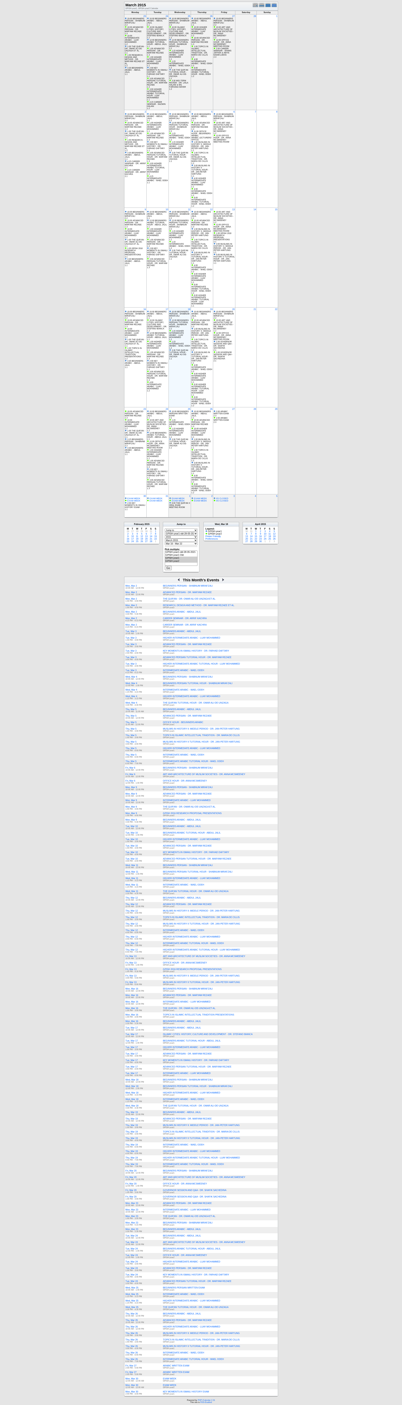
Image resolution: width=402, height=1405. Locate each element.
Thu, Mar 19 (131, 1112)
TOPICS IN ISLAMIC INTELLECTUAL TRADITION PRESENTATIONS (198, 1014)
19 (211, 309)
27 (233, 16)
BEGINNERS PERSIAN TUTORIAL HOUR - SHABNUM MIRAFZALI (197, 683)
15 (276, 209)
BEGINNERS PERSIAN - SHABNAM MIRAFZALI (188, 1222)
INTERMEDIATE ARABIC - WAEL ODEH (183, 670)
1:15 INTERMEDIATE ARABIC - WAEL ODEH (179, 63)
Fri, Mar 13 (131, 956)
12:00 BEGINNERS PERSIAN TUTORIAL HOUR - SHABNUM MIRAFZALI (179, 43)
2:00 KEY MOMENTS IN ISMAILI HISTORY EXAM (135, 505)
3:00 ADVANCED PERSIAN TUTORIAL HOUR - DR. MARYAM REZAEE (157, 82)
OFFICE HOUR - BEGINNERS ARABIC (183, 722)
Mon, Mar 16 (131, 988)
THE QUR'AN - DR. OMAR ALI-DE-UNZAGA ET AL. (189, 598)
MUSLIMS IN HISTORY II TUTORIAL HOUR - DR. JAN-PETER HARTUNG (201, 741)
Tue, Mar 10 (131, 826)
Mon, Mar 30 (131, 1378)
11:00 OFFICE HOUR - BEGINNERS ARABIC (201, 133)
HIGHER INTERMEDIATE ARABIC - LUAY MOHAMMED (191, 637)
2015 (146, 524)
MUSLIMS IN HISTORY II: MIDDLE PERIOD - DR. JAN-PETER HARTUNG (201, 728)
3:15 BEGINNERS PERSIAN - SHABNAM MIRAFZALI (135, 441)
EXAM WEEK (133, 498)
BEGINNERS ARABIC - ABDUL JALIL (182, 611)
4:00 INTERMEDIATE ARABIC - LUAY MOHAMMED (154, 385)
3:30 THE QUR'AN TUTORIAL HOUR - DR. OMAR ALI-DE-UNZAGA (178, 73)
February (139, 524)
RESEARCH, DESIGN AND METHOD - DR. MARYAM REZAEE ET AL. (199, 605)
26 (211, 16)
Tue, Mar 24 (131, 1235)
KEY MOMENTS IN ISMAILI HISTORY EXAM (186, 1391)
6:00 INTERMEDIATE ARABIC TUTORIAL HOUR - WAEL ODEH (201, 71)
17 (167, 309)
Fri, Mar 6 (130, 767)
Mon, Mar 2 (131, 585)
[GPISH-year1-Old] (181, 555)
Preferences (211, 539)
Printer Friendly (213, 536)
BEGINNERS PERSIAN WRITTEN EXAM (184, 1287)
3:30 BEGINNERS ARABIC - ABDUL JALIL (134, 70)
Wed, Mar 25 (131, 1287)
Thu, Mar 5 (131, 709)
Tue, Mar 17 (131, 1027)
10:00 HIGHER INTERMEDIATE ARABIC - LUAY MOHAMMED (199, 30)
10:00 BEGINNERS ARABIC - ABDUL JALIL (156, 21)
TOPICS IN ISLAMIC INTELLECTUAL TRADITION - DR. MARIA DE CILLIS (201, 735)
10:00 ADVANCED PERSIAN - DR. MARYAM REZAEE (134, 29)
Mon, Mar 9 (131, 787)
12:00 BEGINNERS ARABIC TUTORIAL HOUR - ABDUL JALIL (157, 42)
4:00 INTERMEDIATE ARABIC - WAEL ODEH (201, 61)
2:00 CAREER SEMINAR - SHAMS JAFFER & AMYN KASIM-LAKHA (222, 52)
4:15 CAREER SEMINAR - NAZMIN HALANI (156, 104)
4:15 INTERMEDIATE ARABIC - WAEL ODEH (157, 178)
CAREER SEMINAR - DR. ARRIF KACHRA (185, 618)
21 (255, 309)
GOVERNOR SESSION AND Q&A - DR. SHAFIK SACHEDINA (194, 1190)
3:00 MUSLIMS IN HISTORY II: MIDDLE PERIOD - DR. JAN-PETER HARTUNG (223, 247)
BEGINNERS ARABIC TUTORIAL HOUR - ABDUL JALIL (192, 832)
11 (189, 209)
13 (233, 209)
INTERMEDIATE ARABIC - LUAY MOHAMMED (187, 800)
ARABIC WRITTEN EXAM (176, 1365)
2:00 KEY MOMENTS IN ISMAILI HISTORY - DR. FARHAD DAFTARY (157, 71)
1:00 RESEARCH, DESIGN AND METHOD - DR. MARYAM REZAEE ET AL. (135, 59)
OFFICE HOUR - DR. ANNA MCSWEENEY (185, 780)
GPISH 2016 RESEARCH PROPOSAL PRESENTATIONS (192, 813)
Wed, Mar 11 (131, 865)
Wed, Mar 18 (131, 1079)
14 (255, 209)
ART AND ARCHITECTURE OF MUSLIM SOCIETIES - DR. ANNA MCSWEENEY (204, 774)
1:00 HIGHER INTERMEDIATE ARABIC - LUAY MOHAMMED (154, 60)
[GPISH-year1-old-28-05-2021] (181, 552)
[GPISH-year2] (181, 561)
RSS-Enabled (206, 1402)
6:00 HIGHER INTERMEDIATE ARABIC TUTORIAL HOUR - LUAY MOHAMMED (200, 299)
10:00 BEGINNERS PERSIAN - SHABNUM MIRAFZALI (135, 21)
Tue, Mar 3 (131, 631)
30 (144, 496)
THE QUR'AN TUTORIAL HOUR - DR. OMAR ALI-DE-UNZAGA (195, 702)
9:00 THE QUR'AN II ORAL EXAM (179, 504)
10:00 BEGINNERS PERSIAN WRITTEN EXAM (179, 413)
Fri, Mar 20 (131, 1170)
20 (233, 309)
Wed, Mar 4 (131, 676)
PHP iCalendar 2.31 (206, 1400)
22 (276, 309)
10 (167, 209)
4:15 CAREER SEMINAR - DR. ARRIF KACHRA (135, 163)
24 (167, 16)
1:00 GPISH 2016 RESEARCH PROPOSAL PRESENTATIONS (134, 251)
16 (144, 309)
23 (144, 16)
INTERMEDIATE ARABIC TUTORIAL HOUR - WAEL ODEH (193, 761)
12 (211, 209)
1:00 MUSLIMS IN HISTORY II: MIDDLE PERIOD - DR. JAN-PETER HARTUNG (201, 145)
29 (276, 409)
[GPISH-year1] (181, 558)
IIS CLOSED (222, 498)
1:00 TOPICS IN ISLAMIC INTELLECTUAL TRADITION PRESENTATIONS (133, 352)
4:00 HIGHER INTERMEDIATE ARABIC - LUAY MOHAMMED (198, 181)
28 (255, 16)
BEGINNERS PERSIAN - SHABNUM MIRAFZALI (188, 585)
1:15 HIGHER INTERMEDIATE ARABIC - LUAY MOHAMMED (176, 54)
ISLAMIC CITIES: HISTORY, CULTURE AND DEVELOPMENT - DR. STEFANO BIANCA (208, 1034)
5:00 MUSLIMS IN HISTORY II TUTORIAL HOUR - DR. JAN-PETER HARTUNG (224, 258)
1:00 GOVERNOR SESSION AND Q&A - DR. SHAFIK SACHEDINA (223, 345)
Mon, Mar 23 (131, 1203)
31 (167, 496)
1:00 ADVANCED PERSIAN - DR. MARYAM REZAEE (156, 51)
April (257, 524)
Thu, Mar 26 (131, 1313)
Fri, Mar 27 (131, 1365)
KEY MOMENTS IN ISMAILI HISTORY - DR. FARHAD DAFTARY (196, 650)
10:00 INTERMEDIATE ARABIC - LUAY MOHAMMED (132, 39)
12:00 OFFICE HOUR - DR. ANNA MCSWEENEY (222, 42)
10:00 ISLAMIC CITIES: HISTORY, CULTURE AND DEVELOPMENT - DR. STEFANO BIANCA (157, 31)
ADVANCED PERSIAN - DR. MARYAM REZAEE (187, 592)
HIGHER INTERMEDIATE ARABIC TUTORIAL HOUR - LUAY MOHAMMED (201, 663)
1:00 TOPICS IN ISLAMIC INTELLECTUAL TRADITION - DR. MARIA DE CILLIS (199, 50)
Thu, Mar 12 (131, 897)
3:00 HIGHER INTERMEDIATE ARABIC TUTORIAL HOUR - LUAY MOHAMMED (156, 93)
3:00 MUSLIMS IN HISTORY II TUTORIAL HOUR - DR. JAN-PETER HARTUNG (200, 170)
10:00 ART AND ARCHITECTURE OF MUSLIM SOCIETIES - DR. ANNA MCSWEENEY (224, 31)
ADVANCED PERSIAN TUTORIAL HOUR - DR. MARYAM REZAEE (197, 657)
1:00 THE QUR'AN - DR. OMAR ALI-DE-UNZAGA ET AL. (135, 48)
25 (189, 16)
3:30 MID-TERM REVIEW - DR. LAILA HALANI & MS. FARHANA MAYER (178, 84)
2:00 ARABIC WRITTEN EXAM (221, 412)
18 (189, 309)
